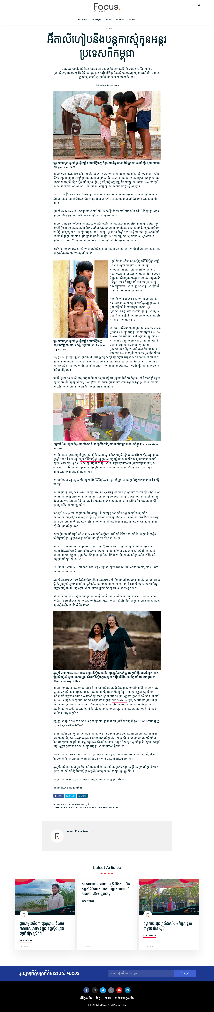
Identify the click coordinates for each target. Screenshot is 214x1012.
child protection (83, 807)
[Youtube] (119, 990)
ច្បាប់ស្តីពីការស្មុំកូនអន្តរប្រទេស (94, 459)
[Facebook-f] (86, 990)
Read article (26, 940)
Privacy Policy (119, 1005)
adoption (70, 807)
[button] (199, 5)
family (94, 807)
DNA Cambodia (119, 700)
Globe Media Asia (103, 1005)
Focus (107, 7)
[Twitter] (103, 990)
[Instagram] (95, 990)
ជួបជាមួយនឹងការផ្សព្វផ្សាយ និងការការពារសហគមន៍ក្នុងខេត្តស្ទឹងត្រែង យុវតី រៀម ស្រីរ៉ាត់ (42, 928)
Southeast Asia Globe (75, 804)
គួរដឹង (88, 804)
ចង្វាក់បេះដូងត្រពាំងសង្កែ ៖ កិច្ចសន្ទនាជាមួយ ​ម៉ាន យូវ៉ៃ (167, 926)
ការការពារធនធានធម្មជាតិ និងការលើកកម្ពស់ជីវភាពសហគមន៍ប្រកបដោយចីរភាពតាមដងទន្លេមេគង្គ (106, 889)
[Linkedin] (128, 990)
